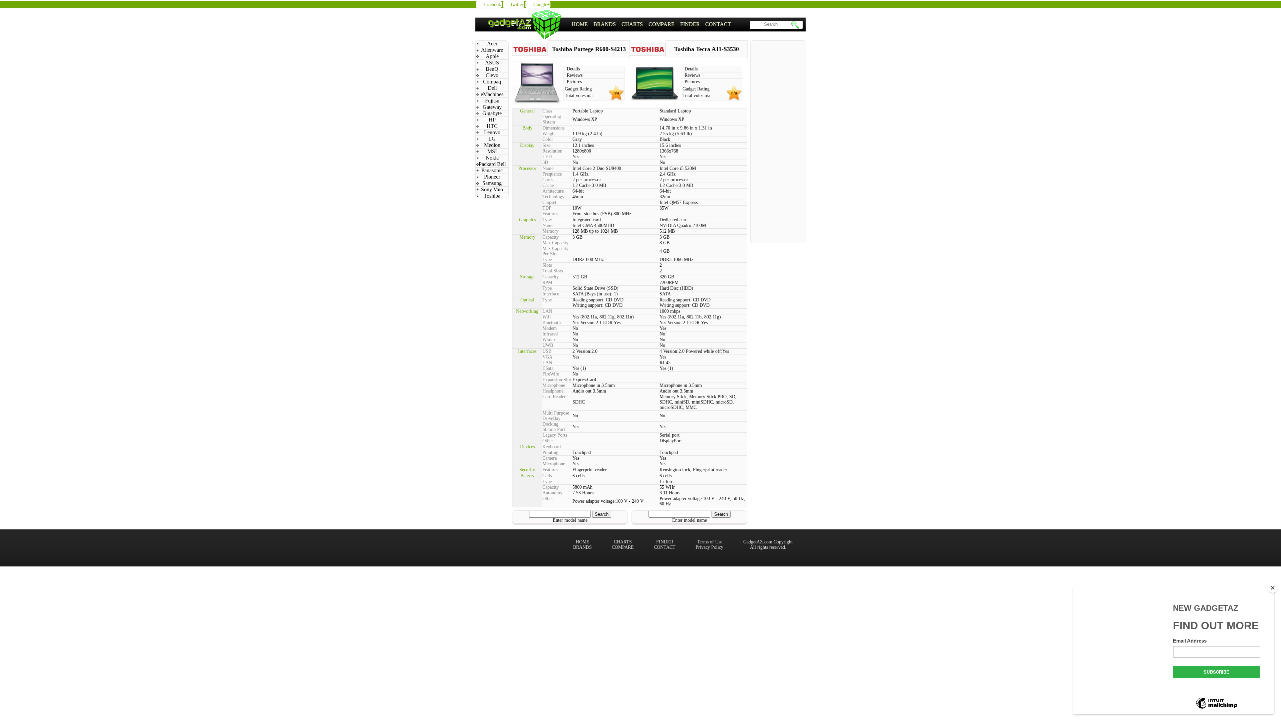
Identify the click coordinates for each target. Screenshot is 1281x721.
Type (547, 219)
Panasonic (492, 170)
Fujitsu (492, 100)
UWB (547, 345)
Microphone (553, 385)
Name (547, 168)
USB (546, 351)
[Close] (1273, 588)
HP (492, 120)
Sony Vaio (492, 189)
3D (545, 162)
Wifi (546, 316)
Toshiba (492, 196)
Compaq (492, 81)
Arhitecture (553, 191)
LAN (547, 311)
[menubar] (651, 24)
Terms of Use (709, 541)
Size (546, 145)
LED (547, 156)
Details (573, 68)
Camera (549, 458)
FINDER (690, 24)
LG (492, 139)
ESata (547, 368)
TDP (546, 208)
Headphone (552, 391)
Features (550, 213)
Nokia (492, 158)
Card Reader (554, 396)
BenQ (492, 69)
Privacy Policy (709, 547)
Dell (492, 88)
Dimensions (553, 128)
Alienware (492, 50)
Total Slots (552, 270)
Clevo (492, 75)
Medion (492, 145)
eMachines (492, 94)
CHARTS (632, 24)
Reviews (574, 75)
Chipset (549, 202)
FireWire (550, 374)
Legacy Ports (554, 435)
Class (547, 110)
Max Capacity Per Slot (555, 251)
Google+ (541, 4)
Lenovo (492, 132)
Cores (547, 179)
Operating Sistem (551, 119)
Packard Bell (492, 164)
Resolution (552, 151)
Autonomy (552, 492)
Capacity (550, 237)
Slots (547, 265)
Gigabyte (492, 113)
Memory (550, 231)
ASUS (492, 62)
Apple (492, 56)
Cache (548, 185)
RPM (547, 282)
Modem (549, 328)
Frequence (552, 174)
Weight (549, 133)
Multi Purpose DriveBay (555, 416)
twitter (517, 4)
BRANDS (604, 24)
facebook (492, 4)
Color (547, 139)
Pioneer (492, 177)
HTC (492, 126)
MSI (492, 151)
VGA (547, 356)
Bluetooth (551, 322)
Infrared (550, 333)
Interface (550, 293)
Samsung (492, 183)
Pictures (574, 81)
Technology (553, 196)
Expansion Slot (556, 379)
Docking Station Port (553, 427)
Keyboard (551, 446)
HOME (580, 24)
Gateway (492, 107)
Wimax (549, 339)
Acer (492, 43)
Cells (547, 475)
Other (547, 440)
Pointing (550, 452)
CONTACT (718, 24)
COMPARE (662, 24)
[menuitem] (580, 24)
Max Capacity (555, 242)
